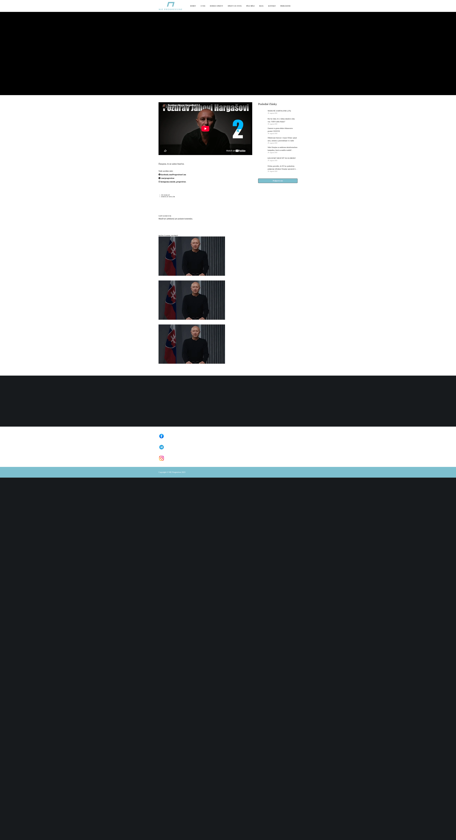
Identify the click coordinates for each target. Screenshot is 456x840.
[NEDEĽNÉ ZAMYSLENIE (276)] (261, 111)
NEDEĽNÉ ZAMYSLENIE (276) (279, 111)
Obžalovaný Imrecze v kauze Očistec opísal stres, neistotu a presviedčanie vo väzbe (282, 139)
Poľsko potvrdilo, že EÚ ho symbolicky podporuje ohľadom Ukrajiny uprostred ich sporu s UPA (282, 167)
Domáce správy (165, 45)
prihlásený (170, 219)
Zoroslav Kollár (168, 196)
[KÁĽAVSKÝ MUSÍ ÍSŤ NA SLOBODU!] (261, 159)
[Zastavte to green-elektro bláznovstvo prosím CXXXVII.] (261, 130)
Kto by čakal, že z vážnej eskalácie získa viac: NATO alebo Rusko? (281, 120)
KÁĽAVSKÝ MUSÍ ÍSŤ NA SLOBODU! (282, 158)
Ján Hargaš (165, 195)
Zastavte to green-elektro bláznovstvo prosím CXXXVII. (280, 129)
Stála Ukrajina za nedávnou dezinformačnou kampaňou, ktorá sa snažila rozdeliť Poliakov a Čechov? (282, 149)
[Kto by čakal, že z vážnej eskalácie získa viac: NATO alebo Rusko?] (261, 121)
